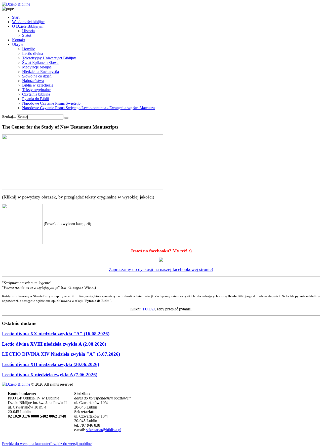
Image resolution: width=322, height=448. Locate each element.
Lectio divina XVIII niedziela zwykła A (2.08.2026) (54, 344)
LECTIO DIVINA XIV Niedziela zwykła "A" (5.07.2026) (61, 354)
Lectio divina (32, 53)
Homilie (28, 49)
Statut (26, 35)
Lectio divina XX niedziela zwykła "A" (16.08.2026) (55, 333)
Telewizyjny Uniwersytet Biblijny (49, 58)
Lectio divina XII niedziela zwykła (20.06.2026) (50, 364)
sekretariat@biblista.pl (103, 430)
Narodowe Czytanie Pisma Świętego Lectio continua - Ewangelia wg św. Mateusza (88, 108)
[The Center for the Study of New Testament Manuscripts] (82, 188)
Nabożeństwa (33, 80)
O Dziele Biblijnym (27, 26)
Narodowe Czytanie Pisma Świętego (51, 103)
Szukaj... (9, 116)
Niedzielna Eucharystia (40, 71)
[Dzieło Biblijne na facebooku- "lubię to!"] (161, 260)
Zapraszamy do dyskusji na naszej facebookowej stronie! (161, 269)
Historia (28, 31)
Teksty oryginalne (36, 90)
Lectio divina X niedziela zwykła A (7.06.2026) (49, 374)
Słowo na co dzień (37, 76)
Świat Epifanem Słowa (40, 62)
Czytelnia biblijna (36, 94)
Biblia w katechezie (37, 85)
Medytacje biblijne (37, 67)
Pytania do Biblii (35, 99)
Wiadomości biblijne (28, 22)
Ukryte (17, 44)
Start (15, 17)
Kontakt (18, 40)
